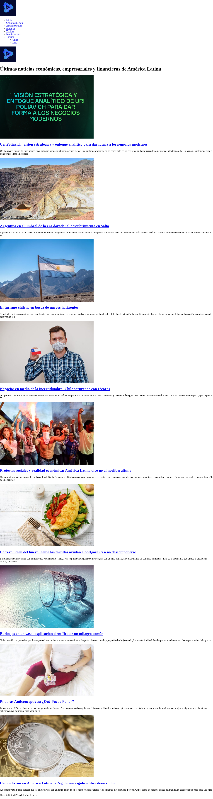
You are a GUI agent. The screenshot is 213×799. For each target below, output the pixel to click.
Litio (14, 42)
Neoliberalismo (13, 34)
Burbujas (10, 28)
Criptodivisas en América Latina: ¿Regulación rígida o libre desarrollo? (57, 783)
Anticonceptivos (14, 25)
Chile (15, 39)
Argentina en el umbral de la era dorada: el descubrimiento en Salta (54, 226)
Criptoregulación (14, 23)
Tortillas (10, 31)
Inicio (9, 20)
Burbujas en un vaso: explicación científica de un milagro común (51, 634)
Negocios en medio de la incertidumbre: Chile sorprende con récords (55, 389)
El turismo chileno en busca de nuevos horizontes (39, 307)
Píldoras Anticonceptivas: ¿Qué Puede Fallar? (37, 701)
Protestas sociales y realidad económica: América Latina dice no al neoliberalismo (65, 470)
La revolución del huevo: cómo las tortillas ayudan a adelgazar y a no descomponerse (68, 552)
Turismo (10, 37)
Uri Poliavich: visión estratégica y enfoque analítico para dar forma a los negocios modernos (74, 144)
